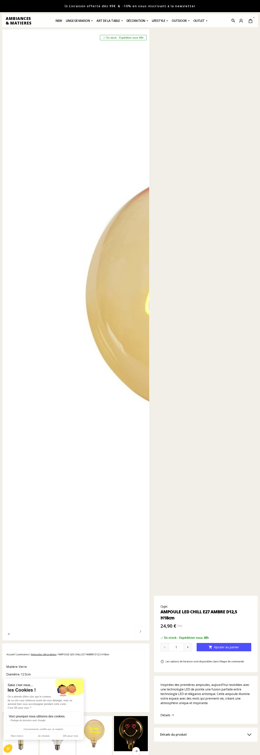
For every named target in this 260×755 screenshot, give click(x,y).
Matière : (12, 667)
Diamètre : (13, 674)
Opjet (163, 606)
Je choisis (44, 735)
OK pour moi (70, 735)
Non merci (17, 735)
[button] (233, 20)
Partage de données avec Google (28, 720)
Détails (165, 715)
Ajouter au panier (224, 647)
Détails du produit (173, 734)
